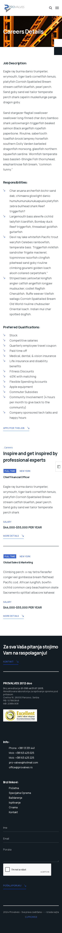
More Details (11, 535)
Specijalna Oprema (20, 793)
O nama (13, 807)
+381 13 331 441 (26, 748)
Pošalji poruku (12, 885)
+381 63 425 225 (24, 757)
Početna (14, 788)
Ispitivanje (15, 802)
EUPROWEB (31, 916)
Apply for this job (13, 428)
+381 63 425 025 (24, 753)
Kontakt (8, 661)
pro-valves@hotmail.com (23, 762)
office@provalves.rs (21, 767)
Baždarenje (15, 797)
